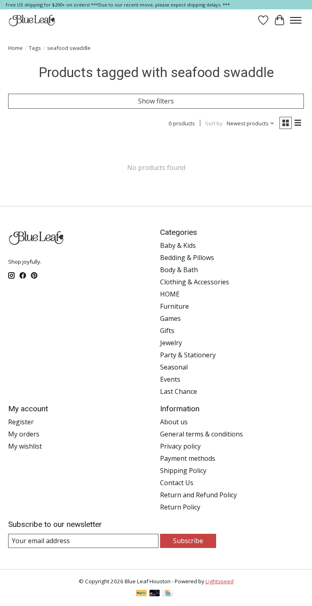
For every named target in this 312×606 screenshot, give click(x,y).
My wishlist (25, 446)
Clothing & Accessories (194, 281)
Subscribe (188, 540)
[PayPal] (141, 594)
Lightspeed (220, 581)
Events (170, 379)
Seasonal (174, 367)
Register (21, 421)
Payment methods (187, 458)
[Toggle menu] (296, 20)
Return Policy (180, 507)
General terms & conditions (201, 434)
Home (15, 48)
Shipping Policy (183, 470)
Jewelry (171, 342)
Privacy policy (180, 446)
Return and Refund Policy (198, 494)
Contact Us (176, 482)
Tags (35, 48)
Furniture (174, 306)
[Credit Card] (167, 594)
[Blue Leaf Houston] (32, 20)
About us (174, 421)
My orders (23, 434)
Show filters (156, 101)
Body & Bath (179, 269)
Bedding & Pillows (187, 257)
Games (170, 318)
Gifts (167, 330)
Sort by (214, 123)
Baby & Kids (178, 245)
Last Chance (178, 391)
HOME (170, 294)
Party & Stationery (188, 354)
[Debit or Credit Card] (155, 594)
